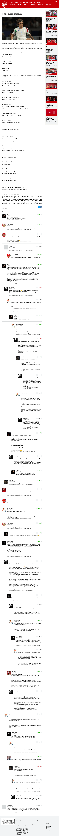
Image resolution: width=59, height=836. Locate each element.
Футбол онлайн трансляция (48, 827)
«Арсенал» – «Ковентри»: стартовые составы (51, 118)
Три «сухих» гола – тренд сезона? (50, 104)
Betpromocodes (49, 822)
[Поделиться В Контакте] (41, 207)
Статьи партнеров (49, 824)
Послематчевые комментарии (49, 44)
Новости (12, 4)
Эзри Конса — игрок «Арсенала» (51, 91)
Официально (48, 16)
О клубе (33, 4)
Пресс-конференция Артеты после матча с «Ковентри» (51, 77)
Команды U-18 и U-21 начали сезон (51, 63)
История (40, 4)
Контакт (33, 824)
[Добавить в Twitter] (39, 207)
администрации (18, 834)
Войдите (8, 219)
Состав (26, 4)
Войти (56, 1)
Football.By (48, 830)
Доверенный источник (50, 29)
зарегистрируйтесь (16, 219)
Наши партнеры (48, 828)
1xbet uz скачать (49, 820)
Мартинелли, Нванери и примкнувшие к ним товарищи (51, 32)
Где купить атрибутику (36, 820)
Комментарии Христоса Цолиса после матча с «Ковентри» (50, 48)
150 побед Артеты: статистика (50, 19)
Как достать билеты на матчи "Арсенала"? (37, 823)
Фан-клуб (48, 4)
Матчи (19, 4)
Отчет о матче (49, 60)
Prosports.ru (48, 823)
